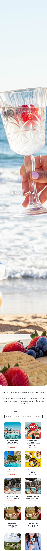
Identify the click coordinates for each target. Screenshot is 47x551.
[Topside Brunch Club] (33, 463)
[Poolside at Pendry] (12, 490)
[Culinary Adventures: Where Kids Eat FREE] (33, 435)
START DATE (8, 416)
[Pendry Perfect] (12, 463)
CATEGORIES (37, 416)
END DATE (17, 416)
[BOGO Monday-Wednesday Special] (12, 435)
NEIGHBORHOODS (27, 416)
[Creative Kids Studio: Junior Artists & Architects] (12, 518)
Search (16, 411)
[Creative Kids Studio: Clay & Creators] (33, 518)
